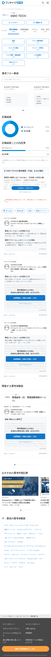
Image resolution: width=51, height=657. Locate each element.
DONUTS (22, 563)
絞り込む (9, 211)
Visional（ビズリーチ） (24, 529)
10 (36, 465)
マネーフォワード (9, 542)
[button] (25, 236)
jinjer (25, 533)
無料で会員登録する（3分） (25, 649)
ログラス (7, 554)
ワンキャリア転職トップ (8, 616)
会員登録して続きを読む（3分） (25, 298)
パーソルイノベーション (28, 554)
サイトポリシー (8, 624)
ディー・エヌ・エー (10, 567)
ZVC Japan (30, 563)
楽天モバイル (31, 538)
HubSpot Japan (32, 558)
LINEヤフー (32, 533)
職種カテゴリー (42, 211)
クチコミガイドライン (11, 628)
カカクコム (15, 554)
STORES (20, 542)
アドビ (21, 567)
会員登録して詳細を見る (25, 188)
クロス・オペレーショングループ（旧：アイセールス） (21, 525)
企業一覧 (18, 616)
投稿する (39, 22)
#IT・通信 (17, 505)
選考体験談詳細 (43, 253)
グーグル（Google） (33, 550)
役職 (29, 211)
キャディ (7, 563)
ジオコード (37, 529)
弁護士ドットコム (9, 529)
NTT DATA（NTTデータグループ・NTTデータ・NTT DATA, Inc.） (25, 546)
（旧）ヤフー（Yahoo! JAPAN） (14, 538)
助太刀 (19, 533)
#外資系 (11, 505)
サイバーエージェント (18, 550)
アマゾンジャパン (9, 533)
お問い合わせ (30, 628)
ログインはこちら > (25, 192)
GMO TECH (26, 616)
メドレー (40, 533)
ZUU (40, 558)
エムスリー (41, 554)
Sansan (6, 550)
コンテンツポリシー (33, 624)
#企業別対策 (5, 505)
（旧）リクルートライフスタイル (14, 558)
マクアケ (14, 563)
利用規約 (29, 633)
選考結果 (20, 211)
